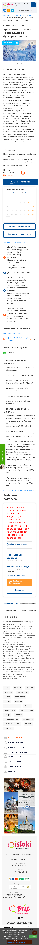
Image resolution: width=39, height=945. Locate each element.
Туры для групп (14, 761)
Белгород (8, 692)
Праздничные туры (16, 747)
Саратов (18, 715)
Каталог (16, 854)
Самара (32, 15)
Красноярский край (12, 706)
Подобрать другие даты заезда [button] (17, 544)
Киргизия (18, 701)
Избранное (21, 5)
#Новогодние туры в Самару (23, 490)
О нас (8, 854)
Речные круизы (14, 766)
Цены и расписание (23, 182)
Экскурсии (12, 771)
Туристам (13, 859)
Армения (17, 688)
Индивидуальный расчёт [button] (19, 226)
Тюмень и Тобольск (12, 724)
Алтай (6, 688)
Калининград (20, 697)
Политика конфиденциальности (15, 942)
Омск (32, 10)
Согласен (33, 936)
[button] (32, 43)
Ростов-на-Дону (26, 710)
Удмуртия (28, 724)
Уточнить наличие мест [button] (16, 575)
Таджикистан (28, 719)
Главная (6, 15)
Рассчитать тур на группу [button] (19, 234)
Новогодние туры (16, 742)
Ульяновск (8, 728)
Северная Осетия (11, 719)
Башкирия (30, 688)
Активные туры (14, 756)
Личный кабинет (22, 3)
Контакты (23, 859)
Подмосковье (9, 710)
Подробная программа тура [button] (14, 242)
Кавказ (7, 697)
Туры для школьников (17, 752)
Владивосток (22, 692)
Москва (27, 706)
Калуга (7, 701)
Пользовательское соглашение (19, 922)
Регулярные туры (19, 15)
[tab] (14, 63)
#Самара (7, 490)
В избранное (11, 150)
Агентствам (26, 854)
